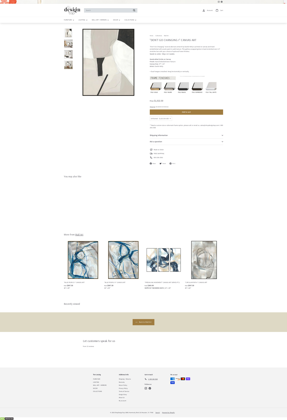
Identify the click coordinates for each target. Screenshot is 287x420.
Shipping (152, 107)
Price (152, 101)
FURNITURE (68, 20)
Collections (158, 35)
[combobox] (110, 10)
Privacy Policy (123, 388)
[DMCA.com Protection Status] (143, 418)
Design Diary (123, 394)
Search (157, 412)
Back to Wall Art (145, 322)
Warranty (122, 382)
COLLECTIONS (129, 20)
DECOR (115, 20)
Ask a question (156, 141)
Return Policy (123, 385)
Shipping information (159, 135)
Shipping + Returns (125, 379)
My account (122, 401)
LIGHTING (82, 20)
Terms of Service (124, 391)
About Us (122, 397)
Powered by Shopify (168, 412)
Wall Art (166, 35)
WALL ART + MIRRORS (99, 20)
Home (151, 35)
